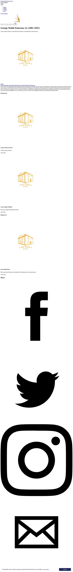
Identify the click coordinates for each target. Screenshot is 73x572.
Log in (2, 2)
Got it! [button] (65, 569)
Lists (12, 1)
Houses (8, 1)
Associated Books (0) (25, 85)
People (5, 1)
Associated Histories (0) (14, 85)
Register (6, 2)
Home (2, 1)
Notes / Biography (5, 85)
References (32, 85)
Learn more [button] (46, 569)
